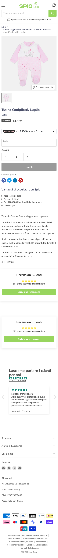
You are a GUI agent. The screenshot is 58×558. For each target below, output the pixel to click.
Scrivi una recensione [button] (29, 291)
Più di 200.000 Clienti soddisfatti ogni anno (23, 202)
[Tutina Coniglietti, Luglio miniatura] (6, 98)
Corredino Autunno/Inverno (21, 541)
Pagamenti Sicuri (11, 199)
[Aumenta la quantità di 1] (27, 157)
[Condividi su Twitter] (9, 180)
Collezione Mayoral (15, 545)
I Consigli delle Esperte (29, 548)
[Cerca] (52, 13)
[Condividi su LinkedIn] (15, 180)
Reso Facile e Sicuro (12, 196)
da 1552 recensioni (17, 380)
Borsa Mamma (13, 538)
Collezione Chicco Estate (37, 545)
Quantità (5, 150)
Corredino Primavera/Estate (35, 538)
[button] (4, 397)
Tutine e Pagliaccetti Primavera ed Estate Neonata (26, 29)
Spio (3, 27)
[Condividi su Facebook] (3, 180)
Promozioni (41, 541)
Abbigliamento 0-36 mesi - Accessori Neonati (27, 535)
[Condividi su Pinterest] (20, 180)
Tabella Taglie (9, 205)
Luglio (4, 114)
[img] (30, 378)
